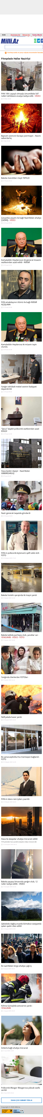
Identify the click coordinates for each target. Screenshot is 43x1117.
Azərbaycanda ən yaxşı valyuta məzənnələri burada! (25, 52)
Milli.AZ (10, 41)
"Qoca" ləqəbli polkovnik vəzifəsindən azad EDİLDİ (20, 429)
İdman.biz (26, 35)
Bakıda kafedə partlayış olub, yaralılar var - (20, 636)
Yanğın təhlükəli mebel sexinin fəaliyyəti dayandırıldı (19, 387)
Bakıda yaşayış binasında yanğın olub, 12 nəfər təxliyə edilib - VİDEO (19, 882)
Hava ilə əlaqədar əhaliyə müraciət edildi (19, 839)
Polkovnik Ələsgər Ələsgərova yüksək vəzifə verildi (20, 1088)
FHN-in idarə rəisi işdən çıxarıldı (15, 799)
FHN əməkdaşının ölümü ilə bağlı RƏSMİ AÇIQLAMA (19, 303)
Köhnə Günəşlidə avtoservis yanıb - (17, 1006)
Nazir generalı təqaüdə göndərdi (15, 513)
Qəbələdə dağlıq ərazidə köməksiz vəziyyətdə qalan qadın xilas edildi (21, 924)
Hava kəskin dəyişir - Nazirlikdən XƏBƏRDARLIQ (15, 472)
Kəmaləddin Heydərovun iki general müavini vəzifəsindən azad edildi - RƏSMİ (21, 261)
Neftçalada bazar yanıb (11, 717)
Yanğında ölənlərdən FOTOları (14, 677)
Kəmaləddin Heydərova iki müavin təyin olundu (19, 345)
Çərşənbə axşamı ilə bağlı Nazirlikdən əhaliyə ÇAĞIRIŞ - (21, 219)
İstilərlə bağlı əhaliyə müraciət (14, 1048)
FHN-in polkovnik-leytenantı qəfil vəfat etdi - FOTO (20, 554)
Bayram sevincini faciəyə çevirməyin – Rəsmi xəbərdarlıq (21, 136)
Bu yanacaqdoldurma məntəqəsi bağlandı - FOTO (20, 758)
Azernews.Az (15, 35)
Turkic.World (37, 35)
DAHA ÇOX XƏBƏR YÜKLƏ (21, 1100)
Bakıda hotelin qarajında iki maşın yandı (19, 595)
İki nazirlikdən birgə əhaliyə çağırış (16, 966)
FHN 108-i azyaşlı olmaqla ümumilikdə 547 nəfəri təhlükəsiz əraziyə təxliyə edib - (20, 94)
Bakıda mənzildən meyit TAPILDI (15, 178)
